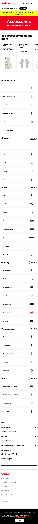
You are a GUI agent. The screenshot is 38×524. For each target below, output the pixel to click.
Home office (6, 411)
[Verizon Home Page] (5, 3)
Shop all (32, 138)
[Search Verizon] (24, 3)
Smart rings (6, 370)
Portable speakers (8, 229)
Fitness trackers (7, 345)
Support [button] (4, 436)
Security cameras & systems (10, 394)
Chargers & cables (8, 130)
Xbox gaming (6, 270)
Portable (5, 179)
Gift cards (5, 321)
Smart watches (7, 336)
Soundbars (6, 237)
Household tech (7, 403)
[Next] (35, 56)
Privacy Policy (5, 478)
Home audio (6, 246)
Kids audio (6, 254)
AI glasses (5, 362)
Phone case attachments (9, 96)
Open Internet (5, 490)
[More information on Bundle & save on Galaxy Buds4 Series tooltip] (23, 53)
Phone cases (6, 88)
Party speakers (7, 220)
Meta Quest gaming (8, 295)
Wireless (5, 162)
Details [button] (21, 14)
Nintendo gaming (7, 287)
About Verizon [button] (6, 441)
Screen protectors (8, 113)
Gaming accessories (8, 312)
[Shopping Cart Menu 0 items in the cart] (32, 3)
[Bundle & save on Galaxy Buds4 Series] (24, 56)
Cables (5, 171)
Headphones (6, 203)
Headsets (5, 212)
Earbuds (5, 195)
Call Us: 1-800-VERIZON (10, 8)
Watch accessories (8, 353)
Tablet (4, 121)
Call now (23, 8)
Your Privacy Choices (7, 482)
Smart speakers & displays (10, 386)
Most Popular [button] (5, 427)
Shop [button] (3, 423)
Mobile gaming (7, 304)
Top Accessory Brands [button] (8, 432)
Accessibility (4, 486)
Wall (4, 145)
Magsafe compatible (8, 104)
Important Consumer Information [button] (12, 445)
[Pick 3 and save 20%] (8, 56)
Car (4, 154)
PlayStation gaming (8, 278)
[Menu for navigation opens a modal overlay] (36, 3)
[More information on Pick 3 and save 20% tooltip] (10, 51)
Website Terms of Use (7, 494)
